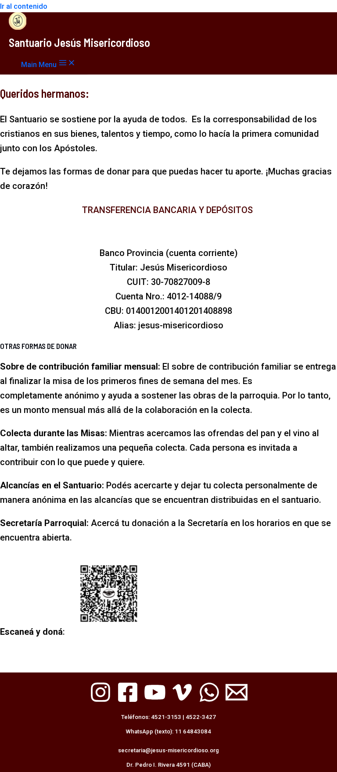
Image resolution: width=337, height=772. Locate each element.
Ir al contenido (23, 6)
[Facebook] (128, 700)
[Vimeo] (182, 700)
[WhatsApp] (209, 700)
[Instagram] (100, 700)
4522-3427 (201, 717)
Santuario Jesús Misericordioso (79, 42)
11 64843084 (193, 731)
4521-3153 (166, 717)
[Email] (236, 700)
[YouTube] (155, 700)
